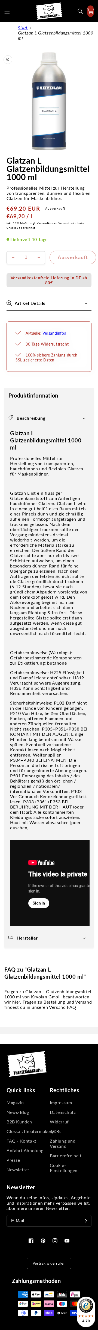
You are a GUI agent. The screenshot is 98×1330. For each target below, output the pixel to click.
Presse (13, 1160)
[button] (7, 11)
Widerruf (59, 1121)
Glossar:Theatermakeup (27, 1131)
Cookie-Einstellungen (64, 1168)
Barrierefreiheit (66, 1155)
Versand (63, 223)
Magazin (15, 1102)
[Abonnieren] (86, 1221)
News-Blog (18, 1112)
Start (23, 27)
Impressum (61, 1102)
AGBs (55, 1131)
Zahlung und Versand (63, 1143)
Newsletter (18, 1169)
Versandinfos (54, 333)
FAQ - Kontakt (21, 1140)
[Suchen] (80, 11)
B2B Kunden (19, 1121)
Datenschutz (63, 1112)
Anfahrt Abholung (25, 1150)
